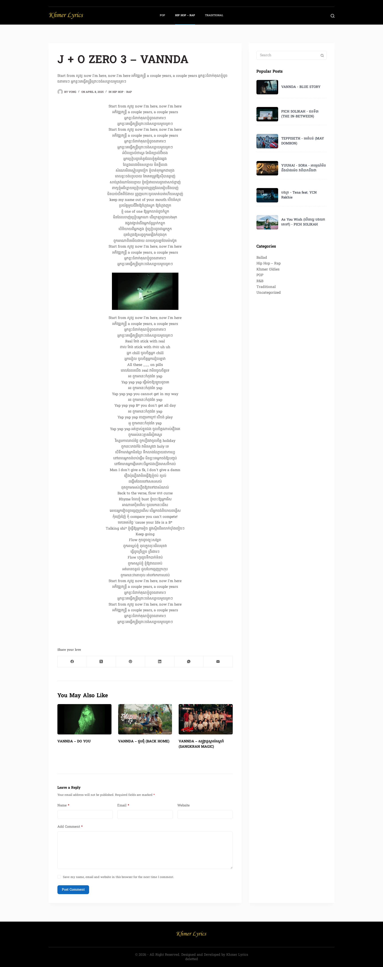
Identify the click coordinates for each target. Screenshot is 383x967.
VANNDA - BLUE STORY (300, 87)
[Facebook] (72, 661)
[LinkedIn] (159, 661)
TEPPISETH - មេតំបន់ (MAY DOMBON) (302, 141)
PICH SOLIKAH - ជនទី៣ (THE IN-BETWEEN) (300, 114)
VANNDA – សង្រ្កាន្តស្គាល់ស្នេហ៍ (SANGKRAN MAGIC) (201, 744)
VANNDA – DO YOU (74, 741)
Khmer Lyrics (237, 954)
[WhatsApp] (189, 661)
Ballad (261, 257)
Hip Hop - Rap (122, 92)
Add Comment (70, 826)
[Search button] (322, 55)
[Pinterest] (130, 661)
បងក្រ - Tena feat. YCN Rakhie (299, 195)
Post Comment (73, 889)
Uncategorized (268, 292)
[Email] (218, 661)
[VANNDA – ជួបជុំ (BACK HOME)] (145, 719)
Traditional (214, 15)
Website (183, 805)
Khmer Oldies (267, 269)
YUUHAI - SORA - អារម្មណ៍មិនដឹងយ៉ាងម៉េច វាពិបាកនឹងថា (303, 168)
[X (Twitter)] (101, 661)
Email (123, 805)
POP (162, 15)
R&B (259, 281)
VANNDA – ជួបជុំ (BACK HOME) (143, 741)
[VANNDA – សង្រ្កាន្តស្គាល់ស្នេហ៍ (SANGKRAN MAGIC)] (206, 719)
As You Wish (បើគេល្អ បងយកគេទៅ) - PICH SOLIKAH (303, 222)
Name (63, 805)
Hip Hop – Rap (185, 15)
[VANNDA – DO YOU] (84, 719)
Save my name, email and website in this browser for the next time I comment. (118, 877)
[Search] (332, 16)
